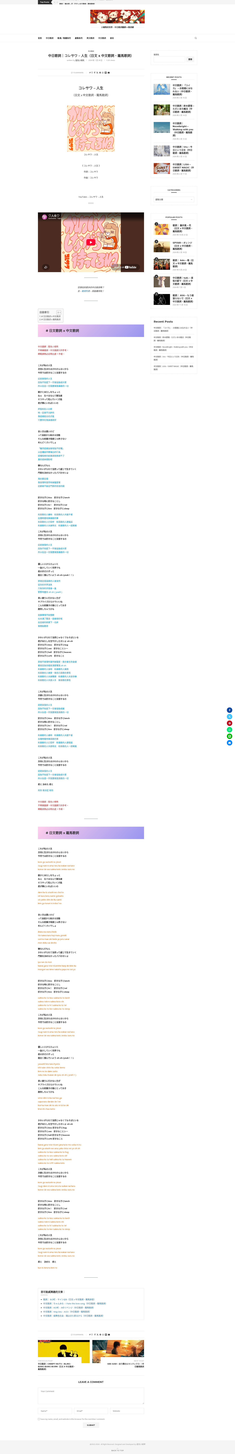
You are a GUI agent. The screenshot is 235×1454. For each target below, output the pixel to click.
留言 (112, 38)
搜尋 (190, 59)
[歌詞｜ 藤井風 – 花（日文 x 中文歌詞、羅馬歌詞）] (162, 229)
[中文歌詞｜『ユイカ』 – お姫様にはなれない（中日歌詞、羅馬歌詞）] (162, 89)
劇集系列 (79, 38)
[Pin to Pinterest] (100, 72)
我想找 (156, 54)
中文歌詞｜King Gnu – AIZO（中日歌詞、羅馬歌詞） (67, 1311)
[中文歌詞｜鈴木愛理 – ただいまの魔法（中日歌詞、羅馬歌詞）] (162, 109)
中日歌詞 (49, 38)
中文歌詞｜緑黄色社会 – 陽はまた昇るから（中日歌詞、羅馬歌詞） (74, 1315)
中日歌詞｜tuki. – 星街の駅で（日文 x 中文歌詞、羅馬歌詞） (183, 281)
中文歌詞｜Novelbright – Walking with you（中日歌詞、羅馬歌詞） (183, 129)
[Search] (195, 38)
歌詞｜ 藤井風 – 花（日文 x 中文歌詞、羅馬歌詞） (77, 2)
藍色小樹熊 (79, 60)
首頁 (40, 38)
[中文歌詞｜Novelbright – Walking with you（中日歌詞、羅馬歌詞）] (162, 127)
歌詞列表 (86, 291)
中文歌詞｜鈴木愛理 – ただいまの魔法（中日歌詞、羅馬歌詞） (183, 109)
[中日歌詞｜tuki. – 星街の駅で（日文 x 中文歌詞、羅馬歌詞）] (162, 281)
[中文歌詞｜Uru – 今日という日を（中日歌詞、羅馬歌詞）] (162, 151)
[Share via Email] (109, 72)
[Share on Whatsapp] (103, 72)
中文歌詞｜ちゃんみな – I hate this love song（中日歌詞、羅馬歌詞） (75, 1303)
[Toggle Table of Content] (57, 312)
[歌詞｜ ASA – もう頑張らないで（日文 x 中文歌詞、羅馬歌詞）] (162, 299)
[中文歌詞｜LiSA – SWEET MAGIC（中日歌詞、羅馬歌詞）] (162, 168)
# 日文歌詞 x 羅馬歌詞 (51, 319)
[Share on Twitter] (97, 72)
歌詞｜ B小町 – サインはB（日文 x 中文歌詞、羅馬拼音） (69, 1299)
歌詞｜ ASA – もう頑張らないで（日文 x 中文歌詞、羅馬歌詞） (183, 298)
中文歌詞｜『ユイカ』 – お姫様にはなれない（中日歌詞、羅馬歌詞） (183, 90)
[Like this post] (92, 72)
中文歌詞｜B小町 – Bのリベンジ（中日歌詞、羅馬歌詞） (69, 1307)
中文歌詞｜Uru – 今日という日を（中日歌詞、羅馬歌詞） (182, 150)
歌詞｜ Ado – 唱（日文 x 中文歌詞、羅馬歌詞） (183, 263)
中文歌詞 (102, 38)
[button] (55, 2)
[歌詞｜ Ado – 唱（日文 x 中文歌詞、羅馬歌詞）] (162, 264)
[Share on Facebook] (94, 72)
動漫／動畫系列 (64, 38)
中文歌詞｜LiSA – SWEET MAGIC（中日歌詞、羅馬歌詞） (183, 167)
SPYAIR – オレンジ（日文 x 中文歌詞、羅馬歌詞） (183, 246)
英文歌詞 (90, 38)
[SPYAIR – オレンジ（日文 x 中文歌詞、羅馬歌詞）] (162, 246)
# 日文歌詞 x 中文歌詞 (51, 316)
